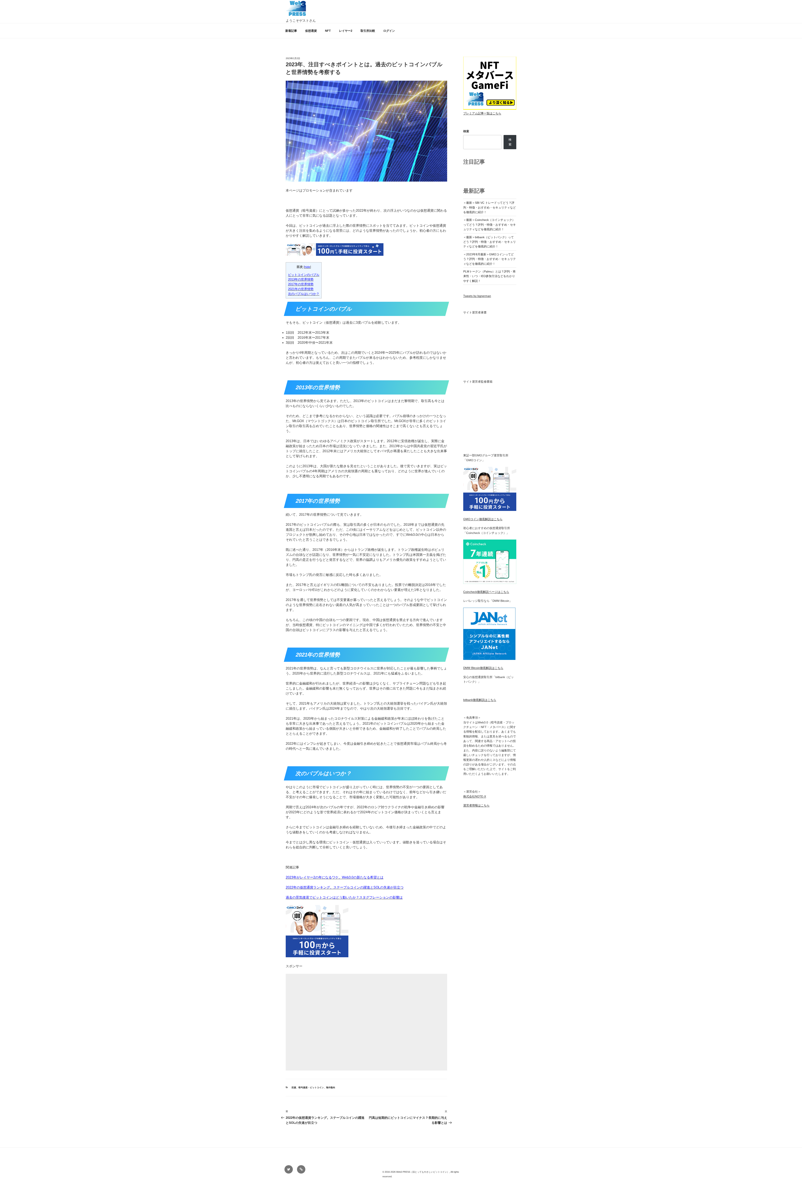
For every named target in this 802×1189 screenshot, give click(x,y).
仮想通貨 (311, 30)
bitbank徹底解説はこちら (479, 699)
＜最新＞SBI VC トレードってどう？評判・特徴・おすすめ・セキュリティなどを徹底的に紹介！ (489, 207)
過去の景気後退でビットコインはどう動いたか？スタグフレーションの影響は (344, 897)
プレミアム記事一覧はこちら (482, 113)
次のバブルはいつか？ (303, 293)
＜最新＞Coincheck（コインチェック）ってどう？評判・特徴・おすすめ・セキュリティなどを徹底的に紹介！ (489, 224)
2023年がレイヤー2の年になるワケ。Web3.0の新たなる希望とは (334, 877)
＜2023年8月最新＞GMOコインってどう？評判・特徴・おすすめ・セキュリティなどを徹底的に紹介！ (489, 259)
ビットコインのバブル (303, 274)
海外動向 (330, 1087)
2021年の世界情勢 (300, 289)
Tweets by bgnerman (477, 296)
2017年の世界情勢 (300, 284)
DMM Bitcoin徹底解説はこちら (483, 668)
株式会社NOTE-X (474, 796)
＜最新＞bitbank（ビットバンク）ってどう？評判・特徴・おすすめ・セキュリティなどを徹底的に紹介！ (489, 242)
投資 (294, 1087)
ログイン (389, 30)
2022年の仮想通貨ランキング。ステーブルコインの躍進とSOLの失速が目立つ (345, 887)
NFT (328, 30)
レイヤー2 (345, 30)
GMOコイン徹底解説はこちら (483, 519)
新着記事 (291, 30)
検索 (466, 131)
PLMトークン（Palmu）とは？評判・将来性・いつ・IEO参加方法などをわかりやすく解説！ (489, 276)
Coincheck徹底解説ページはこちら (486, 591)
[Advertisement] (366, 1022)
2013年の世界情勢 (300, 279)
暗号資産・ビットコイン (311, 1087)
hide (307, 267)
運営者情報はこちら (476, 805)
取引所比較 (367, 30)
